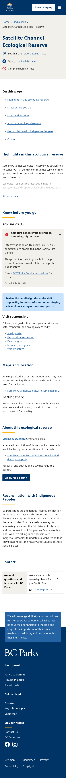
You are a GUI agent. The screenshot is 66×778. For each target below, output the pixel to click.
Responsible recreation (20, 337)
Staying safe (14, 333)
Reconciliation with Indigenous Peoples (30, 131)
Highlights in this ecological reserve (28, 99)
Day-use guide (15, 341)
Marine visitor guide (19, 345)
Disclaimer (28, 760)
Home (6, 22)
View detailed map (34, 53)
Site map (10, 760)
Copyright (28, 766)
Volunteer (11, 713)
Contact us (11, 732)
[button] (59, 7)
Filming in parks (14, 680)
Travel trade (12, 685)
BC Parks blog (13, 737)
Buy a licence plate (16, 708)
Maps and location (18, 115)
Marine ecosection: (14, 439)
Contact (11, 139)
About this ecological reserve (24, 123)
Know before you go (19, 107)
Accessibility (12, 766)
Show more (10, 196)
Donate (9, 703)
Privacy (44, 760)
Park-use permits (15, 674)
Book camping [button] (43, 7)
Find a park (19, 22)
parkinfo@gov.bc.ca (44, 589)
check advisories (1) (27, 61)
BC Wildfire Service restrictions (30, 273)
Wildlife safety (15, 349)
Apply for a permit (16, 477)
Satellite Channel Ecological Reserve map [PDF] (34, 390)
